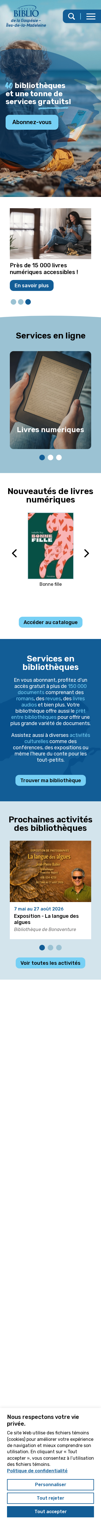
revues (53, 699)
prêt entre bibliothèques (48, 714)
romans (25, 699)
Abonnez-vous (32, 122)
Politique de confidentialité (37, 1470)
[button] (90, 16)
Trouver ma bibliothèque (50, 780)
